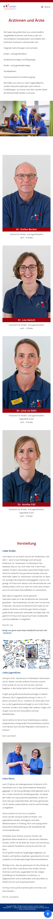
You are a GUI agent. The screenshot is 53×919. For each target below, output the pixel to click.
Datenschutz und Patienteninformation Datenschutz (31, 907)
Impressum (7, 907)
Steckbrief (7, 633)
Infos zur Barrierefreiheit (27, 909)
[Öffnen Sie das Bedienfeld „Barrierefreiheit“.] (48, 914)
